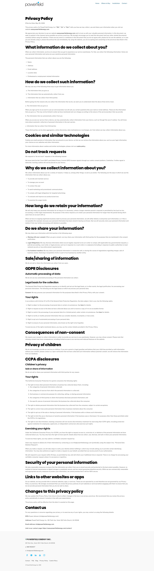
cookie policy (80, 146)
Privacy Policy (44, 560)
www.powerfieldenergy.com (40, 29)
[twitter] (31, 555)
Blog (36, 560)
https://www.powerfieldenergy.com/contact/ (57, 528)
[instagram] (44, 555)
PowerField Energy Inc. (32, 565)
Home (97, 3)
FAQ (33, 560)
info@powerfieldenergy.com (45, 524)
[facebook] (27, 555)
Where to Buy (105, 3)
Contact (124, 3)
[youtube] (40, 555)
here (82, 305)
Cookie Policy (53, 560)
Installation (116, 3)
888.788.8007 (31, 547)
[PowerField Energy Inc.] (38, 539)
